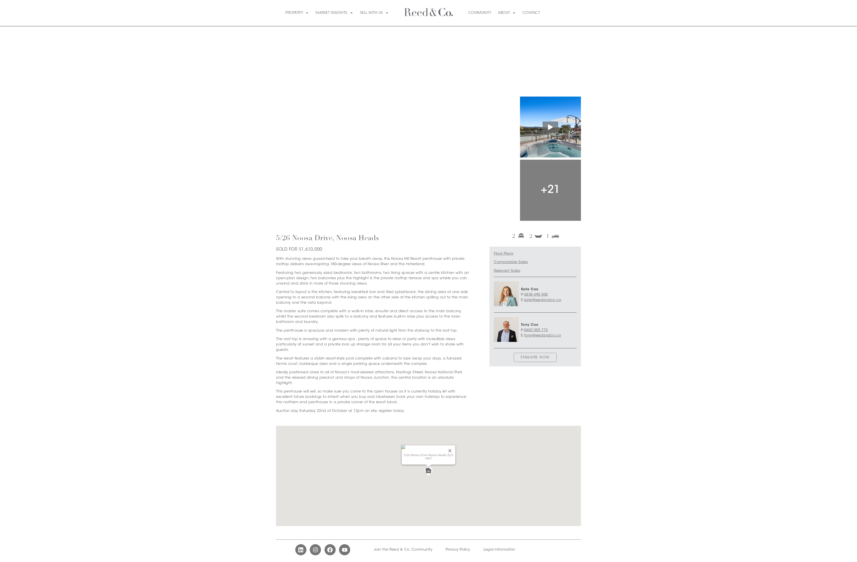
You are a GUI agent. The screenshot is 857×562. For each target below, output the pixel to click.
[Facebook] (330, 549)
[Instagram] (315, 549)
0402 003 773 (536, 330)
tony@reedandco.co (542, 335)
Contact (531, 13)
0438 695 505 (536, 295)
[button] (428, 471)
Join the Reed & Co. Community (403, 550)
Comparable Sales (511, 262)
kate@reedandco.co (542, 300)
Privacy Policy (458, 550)
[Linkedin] (300, 549)
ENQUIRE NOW (535, 357)
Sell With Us (371, 13)
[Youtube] (344, 549)
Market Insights (331, 13)
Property (294, 13)
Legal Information (499, 550)
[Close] (450, 450)
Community (479, 13)
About (504, 13)
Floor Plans (503, 254)
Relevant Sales (507, 271)
